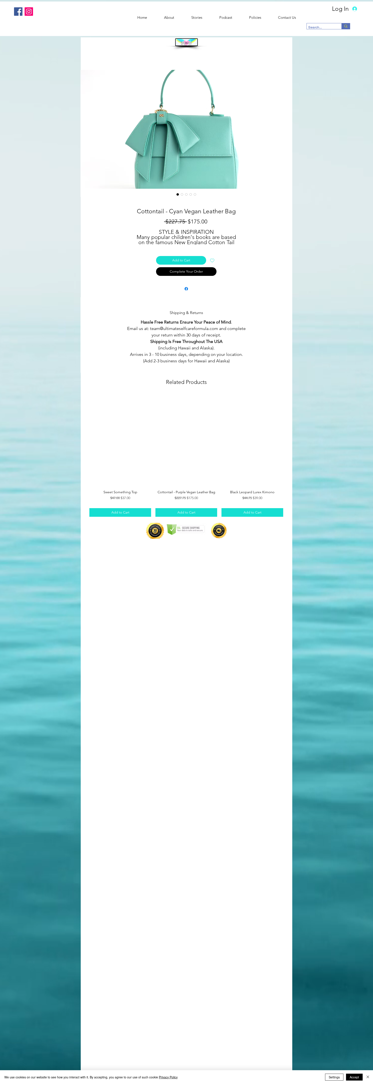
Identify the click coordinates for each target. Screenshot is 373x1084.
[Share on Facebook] (186, 288)
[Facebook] (18, 11)
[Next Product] (289, 439)
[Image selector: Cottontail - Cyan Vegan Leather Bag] (177, 194)
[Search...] (345, 26)
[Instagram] (29, 11)
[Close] (367, 1077)
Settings (334, 1077)
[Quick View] (120, 440)
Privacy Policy (168, 1077)
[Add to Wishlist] (212, 260)
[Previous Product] (83, 439)
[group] (186, 455)
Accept (354, 1077)
